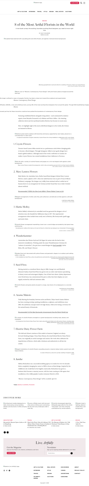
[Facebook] (7, 470)
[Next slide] (7, 432)
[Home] (44, 4)
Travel (36, 473)
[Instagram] (4, 470)
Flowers (25, 384)
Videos (63, 470)
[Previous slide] (4, 432)
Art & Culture (38, 467)
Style (49, 470)
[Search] (81, 3)
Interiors (37, 470)
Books (20, 384)
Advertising (65, 473)
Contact (77, 473)
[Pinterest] (9, 470)
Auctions (50, 476)
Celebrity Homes (37, 477)
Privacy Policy (80, 470)
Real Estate (51, 467)
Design (49, 473)
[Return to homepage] (13, 466)
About (77, 467)
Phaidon (31, 384)
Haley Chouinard (45, 33)
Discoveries (65, 467)
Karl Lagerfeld (57, 245)
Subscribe (74, 3)
